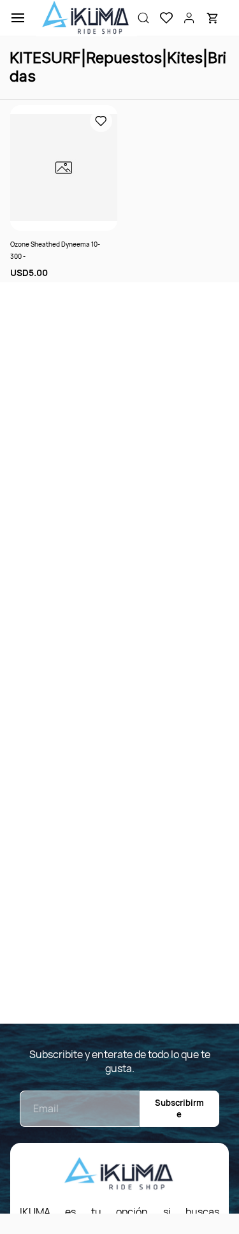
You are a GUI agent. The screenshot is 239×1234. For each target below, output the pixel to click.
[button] (161, 17)
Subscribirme (179, 1109)
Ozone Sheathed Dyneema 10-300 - (55, 250)
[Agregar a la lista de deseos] (101, 121)
